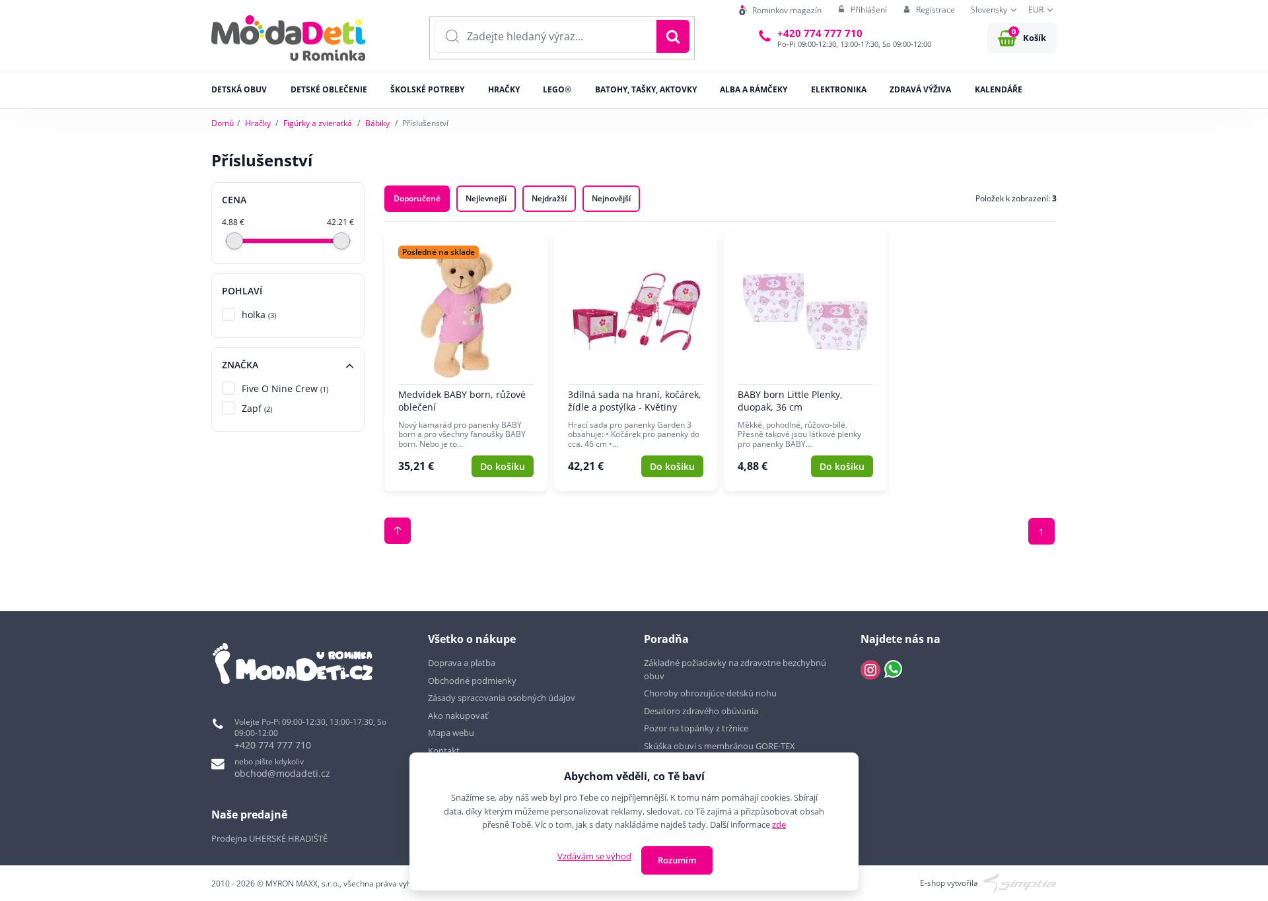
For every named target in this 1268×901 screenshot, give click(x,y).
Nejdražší (549, 198)
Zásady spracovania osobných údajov (501, 698)
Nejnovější (611, 198)
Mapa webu (451, 733)
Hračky (258, 123)
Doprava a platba (461, 663)
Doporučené (417, 198)
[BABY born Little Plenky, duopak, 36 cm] (805, 362)
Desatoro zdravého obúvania (702, 711)
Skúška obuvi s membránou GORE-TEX (719, 746)
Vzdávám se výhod (594, 856)
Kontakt (444, 750)
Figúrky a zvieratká (317, 123)
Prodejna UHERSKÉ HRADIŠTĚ (269, 838)
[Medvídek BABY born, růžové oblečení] (466, 362)
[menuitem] (780, 10)
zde (779, 824)
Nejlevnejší (486, 198)
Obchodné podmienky (472, 680)
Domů (222, 123)
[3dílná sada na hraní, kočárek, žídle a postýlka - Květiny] (635, 362)
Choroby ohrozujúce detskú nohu (711, 693)
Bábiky (377, 123)
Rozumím (677, 860)
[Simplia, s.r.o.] (1020, 882)
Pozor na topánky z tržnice (697, 728)
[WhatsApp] (893, 670)
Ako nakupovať (458, 715)
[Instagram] (870, 670)
